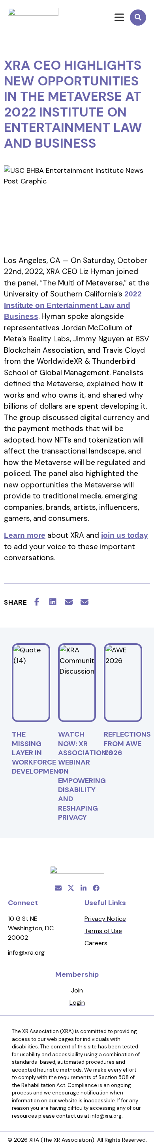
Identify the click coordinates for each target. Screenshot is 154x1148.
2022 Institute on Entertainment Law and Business (73, 305)
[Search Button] (138, 17)
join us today (124, 535)
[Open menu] (114, 17)
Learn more (24, 535)
